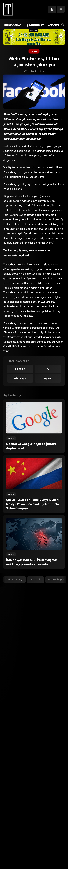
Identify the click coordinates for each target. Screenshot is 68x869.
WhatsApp (20, 378)
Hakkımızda (35, 580)
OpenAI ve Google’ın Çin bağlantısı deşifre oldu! (31, 446)
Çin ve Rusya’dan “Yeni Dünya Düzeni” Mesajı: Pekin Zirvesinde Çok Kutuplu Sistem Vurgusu (33, 504)
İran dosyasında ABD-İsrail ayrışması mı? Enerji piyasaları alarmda (32, 562)
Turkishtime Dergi (14, 580)
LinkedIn (20, 368)
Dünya (34, 51)
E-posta (47, 378)
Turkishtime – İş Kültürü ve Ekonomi (31, 25)
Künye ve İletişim (56, 580)
